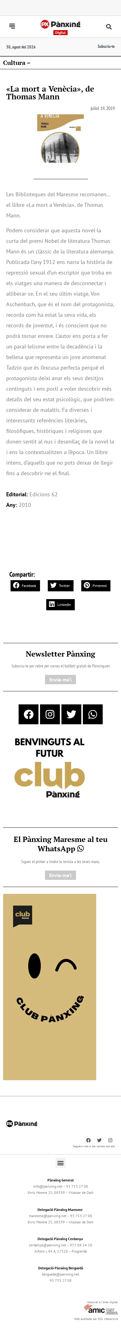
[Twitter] (71, 714)
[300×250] (49, 769)
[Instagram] (50, 714)
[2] (49, 986)
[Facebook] (28, 714)
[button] (109, 27)
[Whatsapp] (93, 714)
